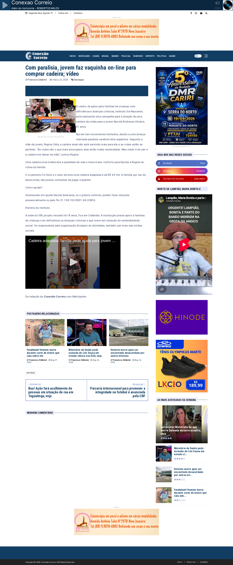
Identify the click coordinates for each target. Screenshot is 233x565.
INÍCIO (72, 56)
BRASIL (105, 56)
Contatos (78, 13)
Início (179, 562)
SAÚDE (172, 56)
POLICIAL (126, 56)
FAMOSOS (138, 56)
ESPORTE (150, 56)
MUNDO (115, 56)
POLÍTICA (161, 56)
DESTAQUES (84, 56)
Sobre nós (63, 13)
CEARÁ (95, 56)
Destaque (79, 79)
